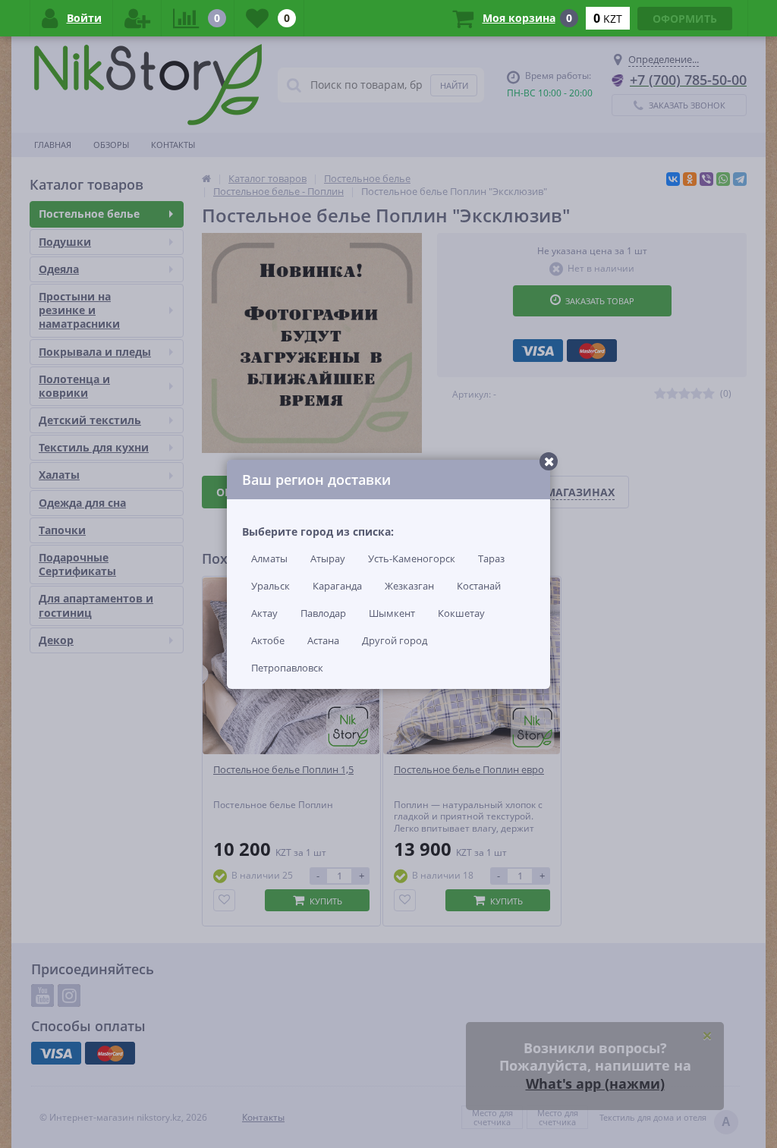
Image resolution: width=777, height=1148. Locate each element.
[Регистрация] (137, 18)
